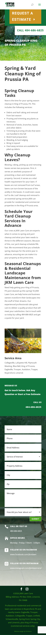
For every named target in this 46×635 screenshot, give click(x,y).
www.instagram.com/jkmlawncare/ (26, 568)
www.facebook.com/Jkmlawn (23, 554)
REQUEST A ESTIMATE (22, 16)
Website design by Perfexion (23, 631)
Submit (35, 519)
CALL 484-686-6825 (30, 30)
